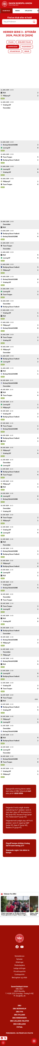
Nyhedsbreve (19, 956)
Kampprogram (12, 46)
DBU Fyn (19, 1012)
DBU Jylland (19, 1015)
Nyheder (19, 959)
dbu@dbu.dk (20, 996)
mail (29, 791)
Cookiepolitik (19, 974)
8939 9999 (18, 793)
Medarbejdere (19, 965)
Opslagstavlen (15, 51)
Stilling (11, 42)
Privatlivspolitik (19, 971)
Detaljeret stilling (24, 42)
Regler (26, 51)
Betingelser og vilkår (19, 978)
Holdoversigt (26, 46)
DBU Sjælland (19, 1024)
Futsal (20, 1027)
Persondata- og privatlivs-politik (19, 1033)
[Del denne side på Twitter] (5, 1038)
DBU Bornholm (19, 1009)
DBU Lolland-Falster (19, 1021)
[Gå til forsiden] (16, 4)
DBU (19, 1006)
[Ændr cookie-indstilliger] (3, 1042)
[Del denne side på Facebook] (2, 1038)
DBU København (19, 1018)
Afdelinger (19, 962)
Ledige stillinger (20, 968)
